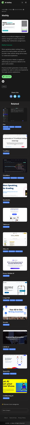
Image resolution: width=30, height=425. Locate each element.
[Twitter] (15, 96)
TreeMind (6, 151)
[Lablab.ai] (15, 337)
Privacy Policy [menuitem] (22, 418)
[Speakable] (15, 190)
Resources (5, 127)
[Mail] (3, 81)
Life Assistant (6, 129)
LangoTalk (6, 298)
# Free (4, 86)
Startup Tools (19, 251)
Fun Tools (12, 300)
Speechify (6, 371)
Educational (18, 127)
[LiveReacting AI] (15, 386)
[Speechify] (15, 361)
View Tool (7, 76)
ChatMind (6, 175)
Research (5, 251)
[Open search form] (22, 2)
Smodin (5, 322)
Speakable (6, 200)
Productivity (20, 177)
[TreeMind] (15, 141)
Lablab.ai (6, 347)
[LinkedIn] (18, 96)
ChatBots (12, 127)
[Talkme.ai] (15, 215)
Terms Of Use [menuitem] (12, 418)
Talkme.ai (6, 224)
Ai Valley (8, 2)
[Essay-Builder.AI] (15, 264)
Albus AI (5, 249)
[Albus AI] (15, 239)
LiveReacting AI (8, 396)
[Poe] (15, 115)
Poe (4, 124)
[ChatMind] (15, 166)
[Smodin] (15, 313)
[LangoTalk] (15, 288)
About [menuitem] (6, 418)
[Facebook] (11, 96)
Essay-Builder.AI (8, 273)
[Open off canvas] (26, 2)
